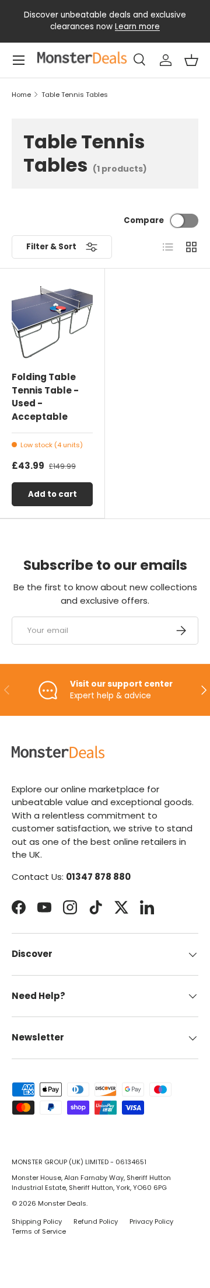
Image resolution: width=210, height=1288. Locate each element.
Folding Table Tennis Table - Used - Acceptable (45, 397)
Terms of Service (39, 1231)
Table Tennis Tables (74, 95)
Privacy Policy (151, 1221)
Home (21, 95)
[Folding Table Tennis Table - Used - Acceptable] (52, 320)
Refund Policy (96, 1221)
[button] (191, 60)
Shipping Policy (37, 1221)
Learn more (137, 26)
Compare (144, 220)
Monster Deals (62, 1203)
